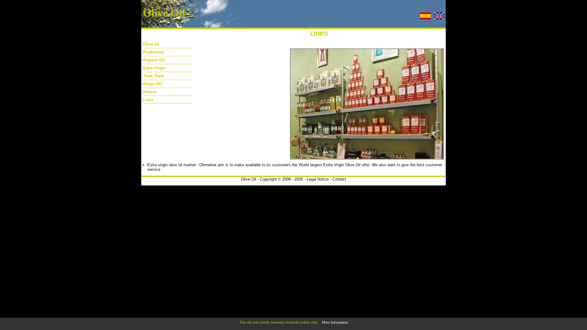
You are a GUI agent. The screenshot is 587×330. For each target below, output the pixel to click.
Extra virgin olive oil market (171, 165)
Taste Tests (153, 76)
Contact (339, 179)
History (150, 92)
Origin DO (152, 84)
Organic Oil (154, 60)
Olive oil (151, 44)
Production (153, 52)
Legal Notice (318, 179)
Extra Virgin (154, 68)
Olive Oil (248, 179)
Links (148, 99)
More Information (335, 322)
